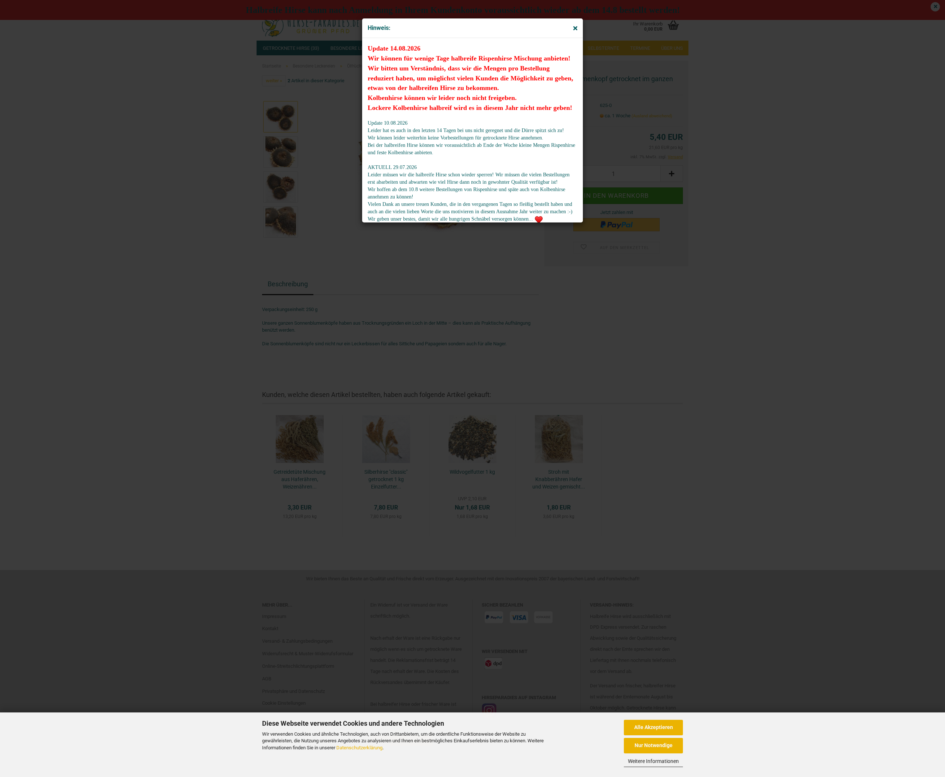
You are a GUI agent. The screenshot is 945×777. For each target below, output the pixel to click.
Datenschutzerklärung (359, 747)
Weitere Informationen (653, 761)
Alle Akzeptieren (653, 727)
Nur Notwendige (654, 745)
